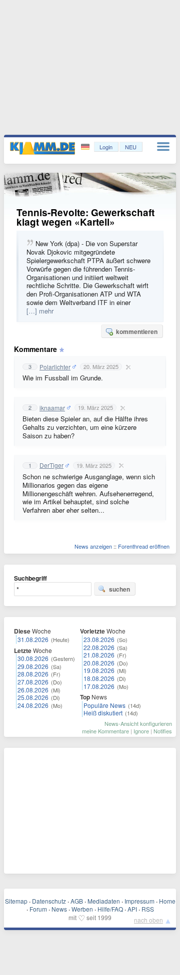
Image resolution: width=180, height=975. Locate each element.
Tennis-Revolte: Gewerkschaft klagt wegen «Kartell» (85, 217)
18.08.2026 (99, 678)
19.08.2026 (99, 670)
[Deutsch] (86, 147)
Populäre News (105, 705)
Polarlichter (55, 367)
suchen (119, 589)
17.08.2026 (99, 686)
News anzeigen (93, 546)
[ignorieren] (127, 367)
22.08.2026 (99, 647)
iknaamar (52, 408)
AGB (76, 901)
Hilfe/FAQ (110, 909)
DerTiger (52, 465)
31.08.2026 (33, 639)
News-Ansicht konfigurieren (138, 723)
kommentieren (137, 331)
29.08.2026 (33, 666)
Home (167, 901)
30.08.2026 (33, 658)
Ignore (141, 731)
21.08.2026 (99, 654)
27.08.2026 (33, 681)
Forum (38, 909)
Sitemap (16, 901)
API (132, 909)
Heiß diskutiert (103, 712)
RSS (148, 909)
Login (106, 147)
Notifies (163, 731)
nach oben (148, 920)
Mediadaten (104, 901)
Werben (82, 909)
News (59, 909)
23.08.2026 (99, 639)
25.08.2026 (33, 697)
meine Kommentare (105, 731)
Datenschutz (49, 901)
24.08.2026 (33, 705)
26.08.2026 (33, 689)
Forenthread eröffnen (144, 546)
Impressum (139, 901)
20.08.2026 (99, 662)
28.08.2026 (33, 673)
